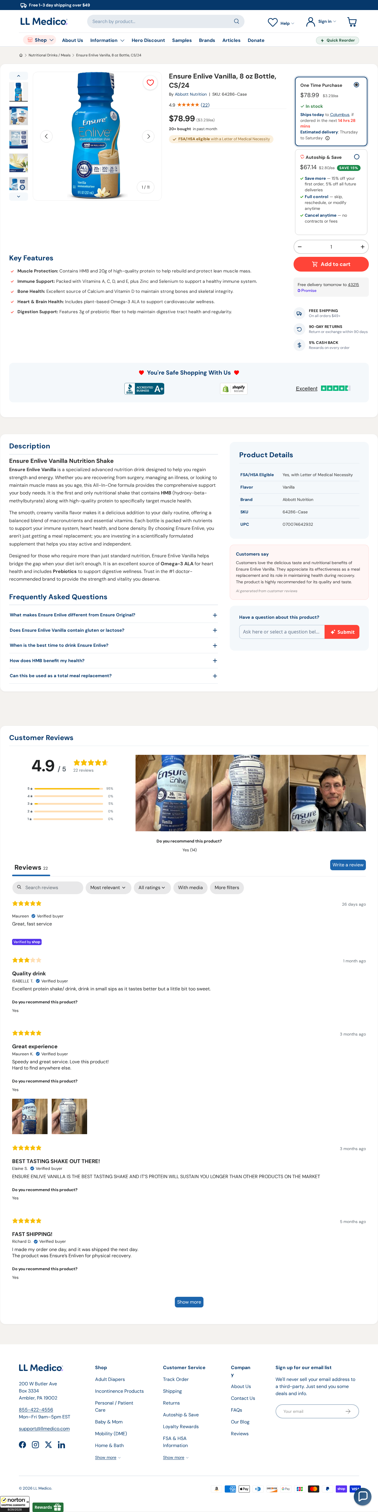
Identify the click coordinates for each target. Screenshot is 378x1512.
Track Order (176, 1379)
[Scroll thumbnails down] (18, 196)
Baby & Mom (109, 1422)
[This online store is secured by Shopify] (233, 389)
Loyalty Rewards (181, 1426)
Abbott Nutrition (191, 94)
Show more (189, 1302)
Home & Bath (109, 1445)
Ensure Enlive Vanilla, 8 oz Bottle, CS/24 (108, 55)
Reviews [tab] (31, 867)
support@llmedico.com (44, 1429)
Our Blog (240, 1422)
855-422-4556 (36, 1410)
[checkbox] (190, 887)
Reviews (240, 1434)
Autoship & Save (181, 1415)
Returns (171, 1403)
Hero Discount (148, 40)
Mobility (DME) (111, 1434)
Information (104, 40)
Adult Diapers (110, 1379)
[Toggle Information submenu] (122, 40)
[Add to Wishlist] (150, 83)
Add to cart (336, 264)
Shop (41, 40)
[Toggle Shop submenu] (51, 39)
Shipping (172, 1391)
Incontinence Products (119, 1391)
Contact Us (243, 1398)
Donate (256, 40)
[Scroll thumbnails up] (18, 76)
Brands (207, 40)
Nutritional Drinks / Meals (50, 55)
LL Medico (42, 1488)
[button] (15, 1504)
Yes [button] (15, 1010)
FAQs (236, 1410)
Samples (182, 40)
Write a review (348, 865)
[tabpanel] (189, 1097)
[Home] (21, 55)
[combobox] (166, 21)
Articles (231, 40)
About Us (72, 40)
